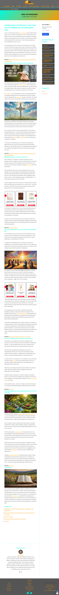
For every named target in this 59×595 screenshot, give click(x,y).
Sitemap (9, 590)
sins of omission (22, 32)
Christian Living (45, 6)
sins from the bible (13, 227)
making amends (18, 432)
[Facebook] (19, 571)
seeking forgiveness (13, 455)
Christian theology (22, 84)
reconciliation (14, 449)
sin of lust (11, 389)
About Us (9, 584)
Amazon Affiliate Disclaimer (50, 590)
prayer (13, 360)
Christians (8, 93)
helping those (22, 137)
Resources (9, 588)
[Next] (36, 196)
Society (25, 6)
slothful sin (11, 465)
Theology (18, 6)
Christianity (7, 6)
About (52, 6)
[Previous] (5, 196)
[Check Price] (10, 205)
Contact (9, 586)
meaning (14, 137)
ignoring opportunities (21, 313)
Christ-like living (15, 495)
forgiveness (20, 414)
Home (9, 583)
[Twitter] (31, 593)
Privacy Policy (50, 585)
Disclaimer (50, 588)
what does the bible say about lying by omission (19, 336)
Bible (13, 6)
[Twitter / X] (21, 571)
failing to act (28, 164)
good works (19, 97)
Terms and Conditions (50, 586)
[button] (57, 6)
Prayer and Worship (34, 6)
